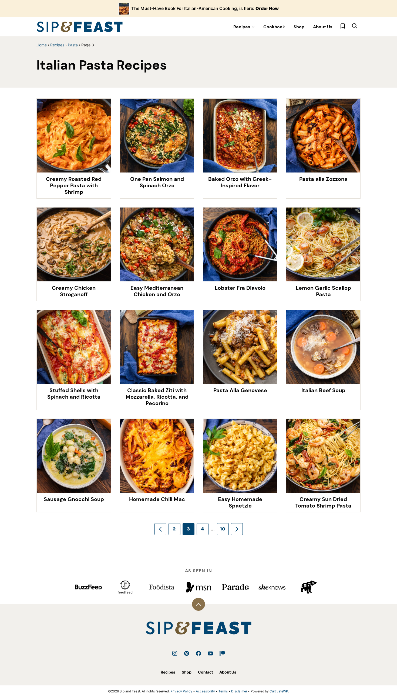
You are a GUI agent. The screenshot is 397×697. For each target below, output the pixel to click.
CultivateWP (279, 691)
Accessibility (205, 691)
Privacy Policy (181, 691)
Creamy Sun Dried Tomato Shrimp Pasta (323, 502)
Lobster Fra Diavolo (240, 287)
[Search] (355, 26)
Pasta (73, 45)
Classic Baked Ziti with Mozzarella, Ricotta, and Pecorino (157, 397)
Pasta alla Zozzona (323, 178)
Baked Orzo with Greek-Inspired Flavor (240, 182)
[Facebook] (198, 653)
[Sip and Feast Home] (79, 27)
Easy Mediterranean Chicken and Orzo (156, 291)
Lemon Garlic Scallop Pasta (323, 291)
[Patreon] (222, 653)
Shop (299, 27)
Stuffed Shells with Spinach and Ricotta (73, 393)
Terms (223, 691)
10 (223, 529)
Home (41, 45)
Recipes (241, 27)
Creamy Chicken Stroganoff (74, 291)
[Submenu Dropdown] (253, 27)
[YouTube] (210, 653)
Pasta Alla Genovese (240, 390)
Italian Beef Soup (323, 390)
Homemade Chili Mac (157, 499)
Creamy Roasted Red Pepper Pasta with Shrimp (74, 185)
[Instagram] (175, 653)
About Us (322, 27)
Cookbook (274, 27)
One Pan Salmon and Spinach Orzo (157, 182)
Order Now (267, 8)
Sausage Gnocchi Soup (74, 499)
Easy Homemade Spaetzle (240, 502)
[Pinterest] (187, 653)
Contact (205, 672)
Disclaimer (239, 691)
